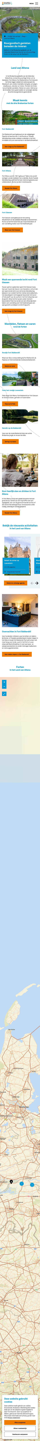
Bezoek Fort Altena (11, 188)
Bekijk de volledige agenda (16, 583)
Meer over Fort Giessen (12, 230)
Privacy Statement (14, 1417)
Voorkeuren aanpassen (20, 1434)
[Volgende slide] (37, 583)
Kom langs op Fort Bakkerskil (14, 146)
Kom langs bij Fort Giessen (14, 311)
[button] (11, 1182)
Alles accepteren (20, 1422)
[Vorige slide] (32, 583)
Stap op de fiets (10, 404)
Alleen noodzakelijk (20, 1428)
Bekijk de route (10, 366)
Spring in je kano (10, 441)
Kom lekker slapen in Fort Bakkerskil (17, 654)
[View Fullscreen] (4, 694)
